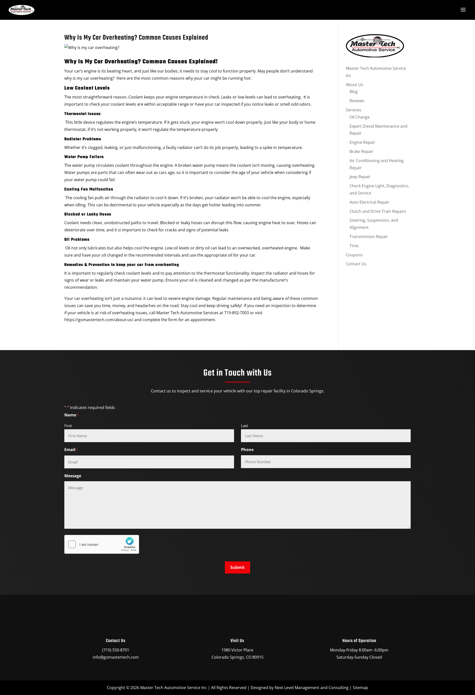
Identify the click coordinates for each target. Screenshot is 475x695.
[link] (21, 10)
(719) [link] (106, 650)
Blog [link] (354, 91)
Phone (247, 449)
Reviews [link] (357, 100)
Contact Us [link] (356, 263)
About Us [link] (354, 84)
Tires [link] (354, 245)
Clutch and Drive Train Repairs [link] (378, 211)
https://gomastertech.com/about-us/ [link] (98, 319)
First (68, 425)
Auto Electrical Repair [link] (369, 202)
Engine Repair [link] (362, 142)
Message (72, 476)
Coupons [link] (354, 255)
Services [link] (353, 110)
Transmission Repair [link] (369, 236)
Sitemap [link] (360, 687)
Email (71, 449)
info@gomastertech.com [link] (116, 657)
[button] (463, 10)
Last (244, 425)
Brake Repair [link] (361, 151)
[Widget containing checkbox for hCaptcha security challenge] (101, 544)
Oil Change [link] (360, 117)
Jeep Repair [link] (360, 176)
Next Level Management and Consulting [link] (312, 687)
